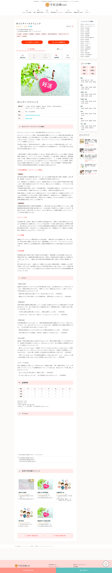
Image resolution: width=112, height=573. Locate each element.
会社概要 (75, 566)
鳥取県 (82, 113)
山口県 (82, 115)
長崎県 (90, 126)
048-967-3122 (28, 118)
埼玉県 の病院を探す (60, 535)
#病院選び (87, 160)
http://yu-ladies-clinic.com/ (32, 115)
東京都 (82, 80)
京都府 (86, 87)
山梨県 (82, 101)
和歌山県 (87, 89)
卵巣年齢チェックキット (57, 12)
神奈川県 (87, 80)
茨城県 (86, 82)
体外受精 (25, 34)
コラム (47, 12)
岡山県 (90, 113)
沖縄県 (82, 129)
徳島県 (82, 120)
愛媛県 (90, 120)
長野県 (86, 101)
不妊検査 (24, 36)
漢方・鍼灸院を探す (39, 12)
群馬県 (94, 82)
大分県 (82, 127)
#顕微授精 (90, 173)
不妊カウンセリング (63, 34)
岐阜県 (90, 108)
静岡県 (86, 108)
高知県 (94, 120)
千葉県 (91, 80)
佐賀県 (86, 126)
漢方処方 (44, 34)
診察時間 (56, 57)
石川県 (82, 103)
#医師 (86, 161)
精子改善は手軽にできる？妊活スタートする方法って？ (91, 166)
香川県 (86, 120)
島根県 (86, 113)
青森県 (82, 96)
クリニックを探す (27, 12)
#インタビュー (88, 146)
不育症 (18, 36)
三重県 (94, 108)
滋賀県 (94, 87)
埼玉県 (82, 82)
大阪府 (82, 87)
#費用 (86, 173)
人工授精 (19, 34)
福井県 (86, 103)
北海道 (82, 94)
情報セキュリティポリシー (79, 564)
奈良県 (82, 89)
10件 (30, 26)
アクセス (68, 57)
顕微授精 (31, 34)
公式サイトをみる (33, 42)
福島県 (86, 94)
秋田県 (86, 96)
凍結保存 (38, 34)
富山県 (94, 101)
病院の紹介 (23, 57)
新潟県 (90, 101)
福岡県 (82, 126)
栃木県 (90, 82)
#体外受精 (87, 144)
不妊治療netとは (53, 564)
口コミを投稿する (60, 42)
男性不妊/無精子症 (52, 34)
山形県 (90, 96)
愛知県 (82, 108)
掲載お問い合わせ (78, 12)
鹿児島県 (91, 127)
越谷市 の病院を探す (32, 535)
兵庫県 (90, 87)
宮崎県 (86, 127)
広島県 (94, 113)
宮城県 (90, 94)
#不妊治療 (92, 144)
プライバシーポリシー (54, 566)
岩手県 (94, 94)
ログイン (87, 12)
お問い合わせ (68, 12)
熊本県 (94, 126)
